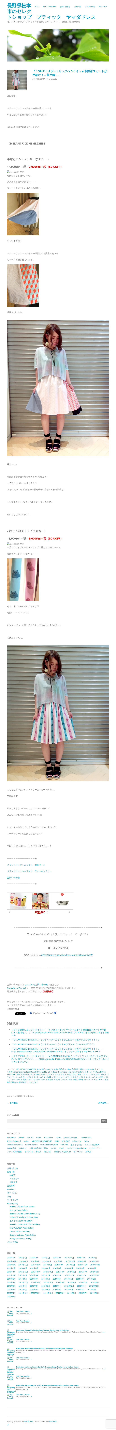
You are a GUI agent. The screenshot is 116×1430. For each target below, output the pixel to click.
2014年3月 (80, 1279)
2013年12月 (23, 1282)
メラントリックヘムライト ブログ (65, 1077)
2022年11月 (69, 1258)
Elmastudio (52, 1422)
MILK (57, 1141)
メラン (57, 1075)
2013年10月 (48, 1282)
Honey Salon (86, 1138)
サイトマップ (12, 1200)
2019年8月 (82, 1261)
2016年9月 (11, 1268)
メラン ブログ (66, 1075)
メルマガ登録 (90, 7)
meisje (26, 1141)
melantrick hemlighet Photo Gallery (24, 1217)
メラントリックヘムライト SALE (39, 1077)
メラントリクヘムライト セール (94, 1075)
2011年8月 (71, 1293)
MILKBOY (66, 1141)
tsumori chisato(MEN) (49, 1145)
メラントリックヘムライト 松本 (91, 1077)
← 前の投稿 (12, 1103)
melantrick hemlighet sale (61, 1072)
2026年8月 (11, 1258)
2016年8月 (23, 1268)
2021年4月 (92, 1258)
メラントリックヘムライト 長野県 (40, 1080)
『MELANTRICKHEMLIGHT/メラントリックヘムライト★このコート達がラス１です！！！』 (55, 1040)
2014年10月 (94, 1275)
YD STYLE (64, 1145)
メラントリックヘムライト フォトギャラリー (29, 871)
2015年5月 (11, 1275)
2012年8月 (23, 1289)
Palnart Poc (76, 1141)
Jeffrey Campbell (14, 1141)
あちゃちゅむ (76, 1145)
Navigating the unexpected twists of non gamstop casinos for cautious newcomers (47, 1385)
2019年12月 (70, 1261)
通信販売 (22, 1082)
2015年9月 (60, 1272)
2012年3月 (80, 1289)
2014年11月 (81, 1275)
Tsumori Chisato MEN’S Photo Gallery (25, 1224)
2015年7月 (83, 1272)
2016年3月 (80, 1268)
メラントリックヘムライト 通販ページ (26, 865)
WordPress (28, 1422)
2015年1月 (57, 1275)
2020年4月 (46, 1261)
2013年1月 (57, 1286)
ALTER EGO (11, 1138)
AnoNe (21, 1138)
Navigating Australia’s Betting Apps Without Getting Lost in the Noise (42, 1330)
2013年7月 (83, 1282)
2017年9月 (47, 1265)
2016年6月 (45, 1268)
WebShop (103, 7)
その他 (53, 1148)
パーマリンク (33, 1082)
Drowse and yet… (71, 1138)
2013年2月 (45, 1286)
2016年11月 (95, 1265)
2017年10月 (36, 1265)
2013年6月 (94, 1282)
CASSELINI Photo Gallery (20, 1231)
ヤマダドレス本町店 (33, 1152)
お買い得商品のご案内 (62, 1069)
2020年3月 (58, 1261)
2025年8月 (57, 1258)
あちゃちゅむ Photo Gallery (21, 1221)
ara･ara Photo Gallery (19, 1210)
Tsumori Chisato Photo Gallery (22, 1207)
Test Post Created (22, 1312)
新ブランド (78, 1152)
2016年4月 (68, 1268)
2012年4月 (68, 1289)
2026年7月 (23, 1258)
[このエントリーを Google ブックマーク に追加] (55, 1013)
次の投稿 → (103, 1103)
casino (38, 1138)
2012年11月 (81, 1286)
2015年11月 (36, 1272)
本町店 (12, 1175)
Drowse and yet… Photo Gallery (23, 1235)
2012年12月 (69, 1286)
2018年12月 (94, 1261)
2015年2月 (45, 1275)
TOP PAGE (12, 1193)
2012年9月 (11, 1289)
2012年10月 (94, 1286)
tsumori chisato (31, 1145)
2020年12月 (12, 1261)
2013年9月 (60, 1282)
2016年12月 (82, 1265)
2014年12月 (69, 1275)
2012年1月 (11, 1293)
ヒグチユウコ (94, 1148)
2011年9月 (60, 1293)
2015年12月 (23, 1272)
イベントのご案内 (92, 1145)
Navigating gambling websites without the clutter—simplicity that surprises (44, 1348)
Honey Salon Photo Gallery (20, 1238)
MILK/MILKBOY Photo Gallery (22, 1228)
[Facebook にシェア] (31, 1013)
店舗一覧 (77, 7)
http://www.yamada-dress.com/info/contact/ (67, 955)
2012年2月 (91, 1289)
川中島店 (13, 1182)
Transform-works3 (14, 1145)
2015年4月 (23, 1275)
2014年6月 (45, 1279)
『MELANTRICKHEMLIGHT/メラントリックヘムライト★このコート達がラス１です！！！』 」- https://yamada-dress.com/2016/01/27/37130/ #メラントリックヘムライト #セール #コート (57, 1050)
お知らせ (49, 1069)
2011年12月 (23, 1293)
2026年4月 (34, 1258)
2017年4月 (59, 1265)
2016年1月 (11, 1272)
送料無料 (14, 1082)
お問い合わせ (65, 7)
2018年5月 (11, 1265)
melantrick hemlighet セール (83, 1072)
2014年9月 (11, 1279)
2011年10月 (48, 1293)
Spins (86, 1141)
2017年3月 (70, 1265)
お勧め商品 (41, 1069)
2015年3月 (34, 1275)
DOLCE (58, 1138)
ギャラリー (14, 1179)
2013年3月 (34, 1286)
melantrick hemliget (22, 1072)
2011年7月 (83, 1293)
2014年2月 (91, 1279)
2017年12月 (23, 1265)
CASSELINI (48, 1138)
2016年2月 (91, 1268)
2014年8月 (23, 1279)
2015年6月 (94, 1272)
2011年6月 (94, 1293)
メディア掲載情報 (14, 1152)
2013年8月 (71, 1282)
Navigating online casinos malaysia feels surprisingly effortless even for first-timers (47, 1367)
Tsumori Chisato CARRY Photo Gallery (25, 1214)
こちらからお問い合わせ (36, 984)
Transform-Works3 (16, 988)
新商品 (88, 1152)
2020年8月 (24, 1261)
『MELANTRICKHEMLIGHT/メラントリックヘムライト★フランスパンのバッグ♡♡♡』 (53, 1044)
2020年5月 (35, 1261)
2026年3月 (45, 1258)
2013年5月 (11, 1286)
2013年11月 (36, 1282)
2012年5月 (57, 1289)
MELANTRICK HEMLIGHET (26, 1069)
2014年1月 (11, 1282)
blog (37, 7)
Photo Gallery (49, 7)
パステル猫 (25, 1075)
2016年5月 (57, 1268)
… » (30, 1314)
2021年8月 (81, 1258)
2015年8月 (71, 1272)
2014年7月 (34, 1279)
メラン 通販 (76, 1075)
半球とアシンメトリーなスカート (91, 1080)
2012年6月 (45, 1289)
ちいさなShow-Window (76, 1148)
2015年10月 (48, 1272)
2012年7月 (34, 1289)
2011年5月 (11, 1297)
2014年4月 (68, 1279)
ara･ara (30, 1138)
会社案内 (10, 1186)
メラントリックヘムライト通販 (66, 1080)
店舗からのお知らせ (87, 1069)
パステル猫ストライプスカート (42, 1075)
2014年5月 (57, 1279)
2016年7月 (34, 1268)
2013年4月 (23, 1286)
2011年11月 (36, 1293)
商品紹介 (75, 1069)
